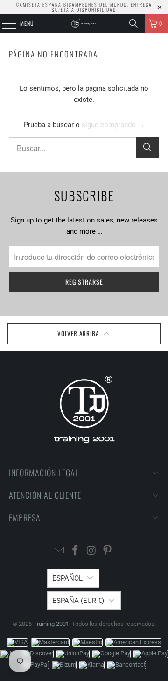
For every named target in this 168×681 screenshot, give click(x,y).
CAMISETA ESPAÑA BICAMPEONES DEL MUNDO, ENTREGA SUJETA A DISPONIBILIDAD (84, 7)
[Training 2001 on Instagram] (92, 551)
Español (67, 578)
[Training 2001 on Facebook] (76, 551)
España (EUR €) (78, 600)
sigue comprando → (113, 125)
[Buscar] (133, 23)
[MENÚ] (4, 23)
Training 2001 (51, 623)
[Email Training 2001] (59, 551)
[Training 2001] (84, 23)
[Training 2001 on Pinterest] (108, 551)
